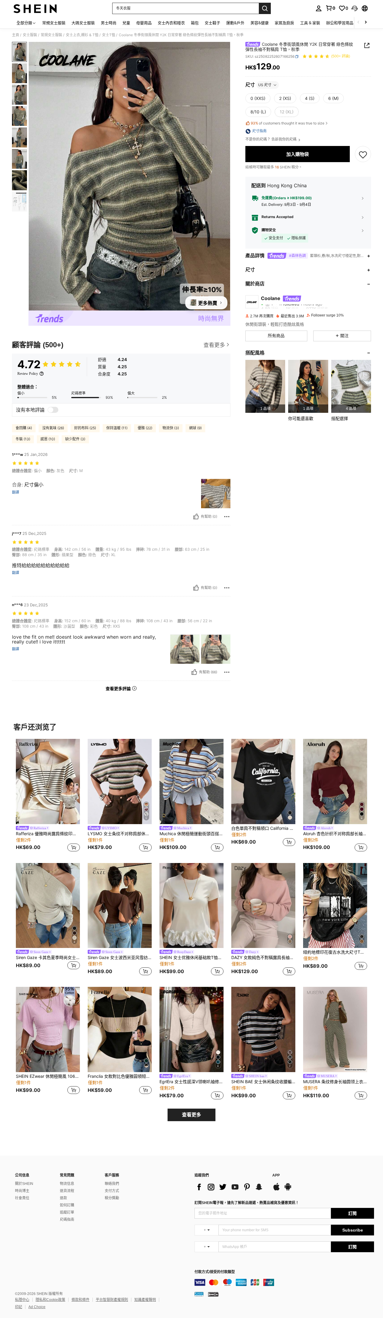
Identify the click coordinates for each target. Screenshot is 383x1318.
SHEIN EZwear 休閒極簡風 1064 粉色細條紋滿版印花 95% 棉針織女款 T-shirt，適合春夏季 (48, 1076)
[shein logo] (35, 8)
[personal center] (318, 8)
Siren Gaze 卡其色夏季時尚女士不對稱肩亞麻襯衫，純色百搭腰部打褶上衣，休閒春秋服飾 (48, 957)
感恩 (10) (47, 439)
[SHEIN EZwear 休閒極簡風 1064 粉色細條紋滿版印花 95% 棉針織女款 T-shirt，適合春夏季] (48, 1029)
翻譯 (15, 492)
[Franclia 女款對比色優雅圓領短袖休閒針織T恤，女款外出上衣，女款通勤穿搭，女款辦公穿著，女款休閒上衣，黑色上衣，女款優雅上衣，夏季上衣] (120, 1029)
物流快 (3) (170, 428)
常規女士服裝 (51, 35)
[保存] (363, 154)
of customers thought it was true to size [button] (287, 123)
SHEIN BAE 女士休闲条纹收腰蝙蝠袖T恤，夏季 (263, 1081)
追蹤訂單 (67, 1212)
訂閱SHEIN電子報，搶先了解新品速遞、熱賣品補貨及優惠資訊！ (246, 1203)
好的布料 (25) (85, 428)
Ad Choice (36, 1307)
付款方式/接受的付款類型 (214, 1272)
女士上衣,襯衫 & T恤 (82, 35)
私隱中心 (22, 1300)
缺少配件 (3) (75, 439)
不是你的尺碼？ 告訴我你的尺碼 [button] (271, 140)
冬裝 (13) (23, 439)
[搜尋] (265, 8)
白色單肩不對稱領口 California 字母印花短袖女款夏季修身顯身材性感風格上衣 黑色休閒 (263, 828)
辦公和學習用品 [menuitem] (339, 22)
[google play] (288, 1190)
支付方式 (112, 1191)
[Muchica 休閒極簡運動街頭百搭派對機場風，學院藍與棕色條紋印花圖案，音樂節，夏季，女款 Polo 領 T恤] (191, 781)
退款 (63, 1198)
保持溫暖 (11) (116, 428)
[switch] (53, 410)
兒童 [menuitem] (126, 22)
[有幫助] (196, 516)
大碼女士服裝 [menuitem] (83, 22)
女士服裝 (30, 35)
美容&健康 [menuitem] (259, 22)
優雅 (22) (145, 428)
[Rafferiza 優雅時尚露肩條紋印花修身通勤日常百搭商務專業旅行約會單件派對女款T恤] (48, 781)
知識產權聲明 (145, 1300)
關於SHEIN (24, 1184)
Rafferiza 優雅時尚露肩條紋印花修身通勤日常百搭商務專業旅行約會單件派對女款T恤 (48, 833)
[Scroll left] (358, 22)
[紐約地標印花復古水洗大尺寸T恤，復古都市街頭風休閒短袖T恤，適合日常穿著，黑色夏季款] (335, 905)
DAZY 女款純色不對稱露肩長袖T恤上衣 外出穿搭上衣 (263, 957)
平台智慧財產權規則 (112, 1300)
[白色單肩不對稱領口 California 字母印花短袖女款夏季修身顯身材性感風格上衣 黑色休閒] (263, 781)
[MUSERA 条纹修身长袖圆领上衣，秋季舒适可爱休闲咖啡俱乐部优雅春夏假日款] (335, 1029)
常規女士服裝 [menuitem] (54, 22)
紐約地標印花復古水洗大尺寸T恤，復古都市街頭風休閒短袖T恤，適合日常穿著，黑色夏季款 (335, 952)
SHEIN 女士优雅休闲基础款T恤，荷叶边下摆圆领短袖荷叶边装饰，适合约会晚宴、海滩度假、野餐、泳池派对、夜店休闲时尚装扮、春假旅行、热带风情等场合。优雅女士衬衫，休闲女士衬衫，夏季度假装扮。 (191, 957)
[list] (230, 1186)
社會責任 (22, 1198)
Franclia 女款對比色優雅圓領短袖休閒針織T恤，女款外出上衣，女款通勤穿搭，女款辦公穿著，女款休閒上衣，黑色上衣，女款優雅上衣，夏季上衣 (120, 1076)
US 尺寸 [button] (264, 85)
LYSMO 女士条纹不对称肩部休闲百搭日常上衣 (120, 833)
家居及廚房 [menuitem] (284, 22)
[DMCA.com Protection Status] (213, 1294)
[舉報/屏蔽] (226, 516)
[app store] (276, 1190)
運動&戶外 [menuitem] (235, 22)
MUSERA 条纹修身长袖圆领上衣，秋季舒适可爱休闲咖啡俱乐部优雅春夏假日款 (335, 1081)
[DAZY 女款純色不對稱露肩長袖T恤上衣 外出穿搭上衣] (263, 905)
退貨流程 (67, 1191)
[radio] (257, 98)
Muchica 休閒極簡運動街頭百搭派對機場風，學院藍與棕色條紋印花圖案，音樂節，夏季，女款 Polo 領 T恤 (191, 833)
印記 (18, 1307)
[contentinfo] (284, 1282)
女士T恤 (108, 35)
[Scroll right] (366, 22)
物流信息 (67, 1184)
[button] (354, 8)
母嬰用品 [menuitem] (144, 22)
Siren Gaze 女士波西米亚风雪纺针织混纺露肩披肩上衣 (120, 957)
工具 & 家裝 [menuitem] (310, 22)
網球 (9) (195, 428)
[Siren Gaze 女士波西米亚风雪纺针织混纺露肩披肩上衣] (120, 905)
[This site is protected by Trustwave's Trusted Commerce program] (198, 1294)
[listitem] (265, 386)
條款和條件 (80, 1300)
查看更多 (191, 1114)
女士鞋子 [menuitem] (212, 22)
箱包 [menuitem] (195, 22)
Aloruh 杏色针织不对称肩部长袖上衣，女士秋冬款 (335, 833)
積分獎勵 (112, 1198)
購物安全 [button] (269, 230)
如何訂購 (67, 1205)
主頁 (15, 35)
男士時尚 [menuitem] (108, 22)
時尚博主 (22, 1191)
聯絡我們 (112, 1184)
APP (276, 1175)
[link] (330, 8)
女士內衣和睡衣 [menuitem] (171, 22)
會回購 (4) (24, 428)
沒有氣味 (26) (53, 428)
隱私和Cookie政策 (50, 1300)
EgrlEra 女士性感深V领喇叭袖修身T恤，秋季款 (191, 1081)
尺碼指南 (67, 1219)
